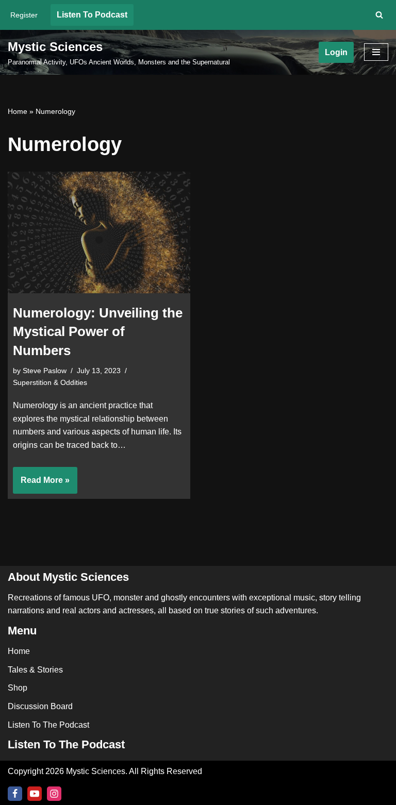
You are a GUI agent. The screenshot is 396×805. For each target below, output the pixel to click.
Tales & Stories (35, 669)
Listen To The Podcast (48, 724)
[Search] (379, 15)
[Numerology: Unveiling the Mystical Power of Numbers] (99, 232)
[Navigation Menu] (376, 52)
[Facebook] (15, 793)
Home (17, 111)
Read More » (41, 484)
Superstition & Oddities (50, 382)
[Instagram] (54, 793)
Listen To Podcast (92, 14)
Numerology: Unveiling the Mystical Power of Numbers (98, 331)
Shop (17, 687)
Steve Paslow (45, 370)
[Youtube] (34, 793)
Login (336, 52)
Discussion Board (40, 706)
